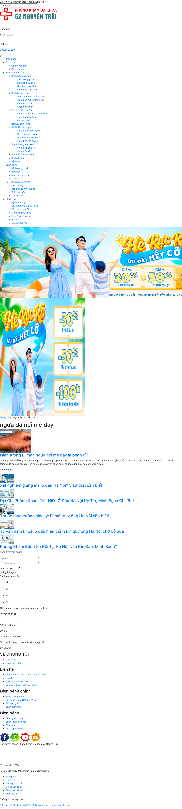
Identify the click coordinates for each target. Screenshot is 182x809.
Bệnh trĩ (15, 161)
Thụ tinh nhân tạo (26, 117)
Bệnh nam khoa (14, 790)
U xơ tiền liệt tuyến (27, 134)
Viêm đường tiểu (26, 147)
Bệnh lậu (15, 171)
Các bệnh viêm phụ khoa (24, 205)
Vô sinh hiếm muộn (21, 110)
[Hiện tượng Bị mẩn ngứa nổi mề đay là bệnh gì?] (15, 440)
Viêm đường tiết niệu (22, 144)
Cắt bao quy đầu (26, 79)
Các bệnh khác (19, 222)
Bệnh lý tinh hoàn (20, 93)
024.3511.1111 (24, 619)
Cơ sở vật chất (19, 65)
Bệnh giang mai (19, 168)
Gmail (9, 678)
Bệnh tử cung (18, 202)
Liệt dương (17, 185)
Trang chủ (11, 58)
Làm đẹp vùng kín (21, 216)
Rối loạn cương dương (23, 188)
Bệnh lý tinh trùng (20, 123)
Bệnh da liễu (17, 158)
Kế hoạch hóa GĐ (20, 209)
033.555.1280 (7, 49)
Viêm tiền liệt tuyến (27, 140)
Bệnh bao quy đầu (21, 75)
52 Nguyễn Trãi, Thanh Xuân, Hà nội (51, 805)
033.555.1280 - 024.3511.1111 (21, 684)
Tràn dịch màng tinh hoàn (30, 99)
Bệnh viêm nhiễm (15, 72)
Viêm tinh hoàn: (25, 103)
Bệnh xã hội (12, 164)
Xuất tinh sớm (18, 192)
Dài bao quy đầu (26, 82)
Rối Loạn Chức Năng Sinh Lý (21, 699)
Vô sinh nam (23, 120)
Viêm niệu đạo (24, 151)
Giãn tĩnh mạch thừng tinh (31, 96)
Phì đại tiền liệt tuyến (28, 130)
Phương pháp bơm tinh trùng (32, 113)
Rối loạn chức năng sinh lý (20, 181)
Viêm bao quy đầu (27, 89)
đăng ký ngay (8, 572)
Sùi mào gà (17, 178)
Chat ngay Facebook (17, 681)
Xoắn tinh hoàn (25, 106)
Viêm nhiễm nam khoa (23, 154)
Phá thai (15, 219)
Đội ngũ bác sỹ (19, 69)
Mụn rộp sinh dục (20, 175)
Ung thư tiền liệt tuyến (29, 137)
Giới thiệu (11, 62)
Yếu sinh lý (17, 195)
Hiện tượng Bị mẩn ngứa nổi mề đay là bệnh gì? (44, 455)
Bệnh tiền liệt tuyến (21, 127)
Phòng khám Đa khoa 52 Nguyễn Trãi (26, 674)
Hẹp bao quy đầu (26, 86)
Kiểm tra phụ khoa (21, 212)
